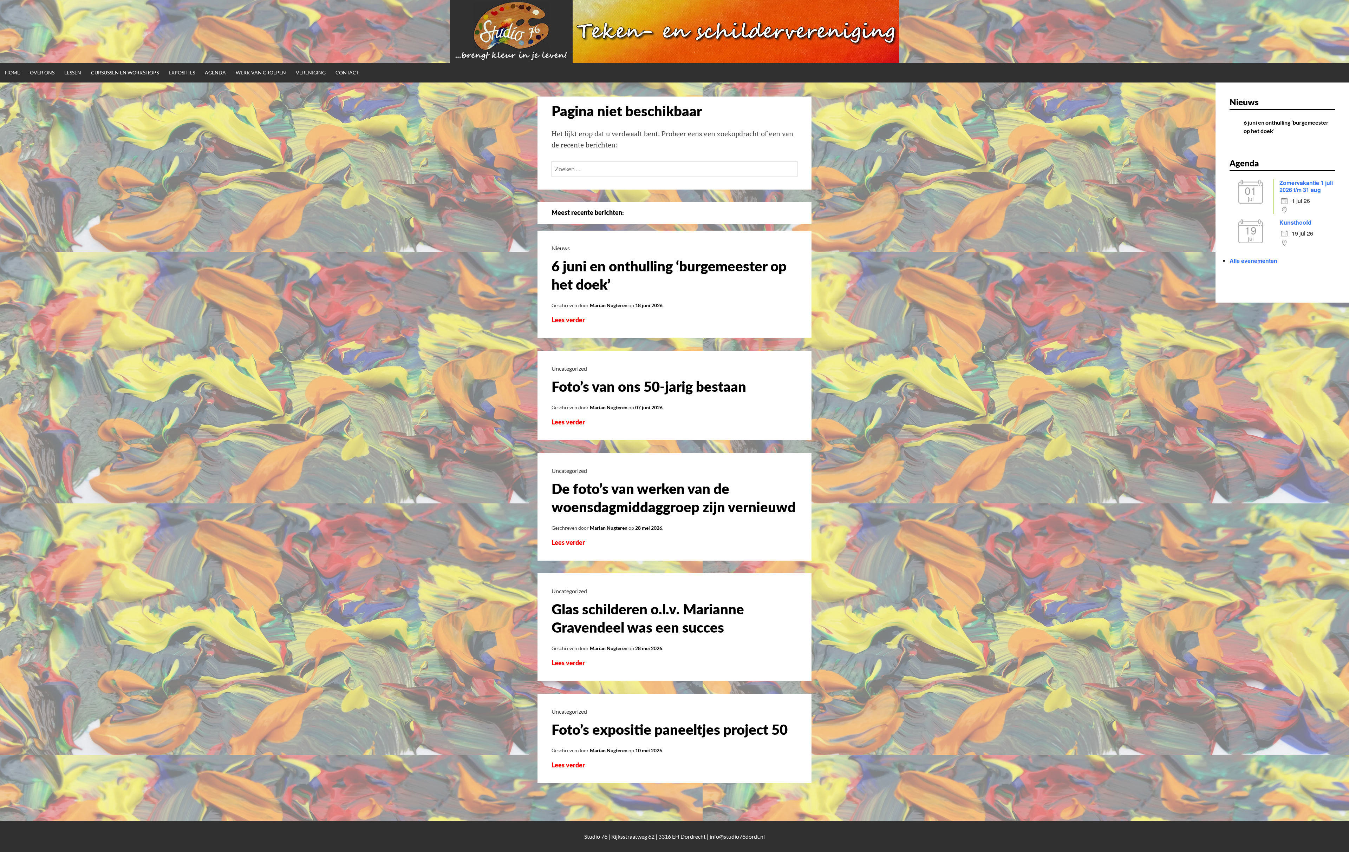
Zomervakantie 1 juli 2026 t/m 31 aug (1306, 186)
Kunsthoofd (1295, 222)
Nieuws (561, 248)
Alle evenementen (1253, 261)
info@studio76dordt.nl (737, 836)
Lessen (72, 72)
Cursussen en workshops (125, 72)
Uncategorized (569, 368)
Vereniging (311, 72)
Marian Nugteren (608, 305)
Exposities (182, 72)
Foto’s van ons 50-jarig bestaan (649, 388)
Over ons (42, 72)
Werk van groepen (261, 72)
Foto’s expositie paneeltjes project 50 (670, 731)
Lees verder (573, 320)
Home (12, 72)
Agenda (215, 72)
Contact (347, 72)
